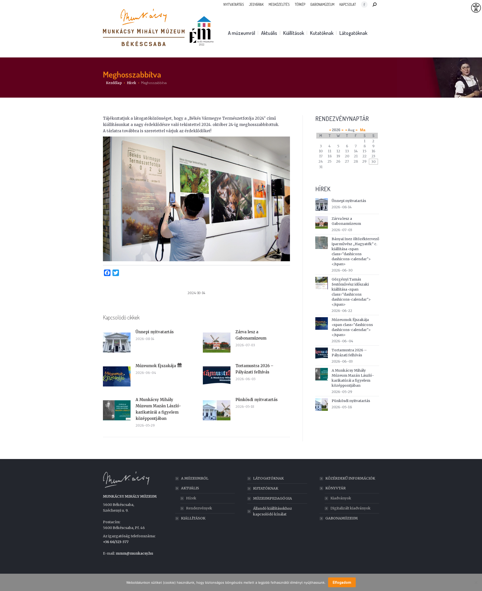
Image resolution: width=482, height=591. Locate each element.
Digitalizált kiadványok (350, 508)
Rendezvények (199, 508)
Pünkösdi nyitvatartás (256, 399)
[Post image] (117, 342)
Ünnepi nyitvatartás (155, 332)
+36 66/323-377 (116, 542)
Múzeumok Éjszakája (156, 365)
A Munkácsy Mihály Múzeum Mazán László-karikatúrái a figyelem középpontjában (158, 409)
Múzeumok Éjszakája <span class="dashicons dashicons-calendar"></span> (352, 327)
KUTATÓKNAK (265, 488)
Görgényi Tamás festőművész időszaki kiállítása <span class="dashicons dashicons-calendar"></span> (351, 292)
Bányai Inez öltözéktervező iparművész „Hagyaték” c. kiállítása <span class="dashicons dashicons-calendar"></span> (355, 251)
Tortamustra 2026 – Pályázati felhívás (254, 368)
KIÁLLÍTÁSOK (193, 518)
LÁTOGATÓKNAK (268, 478)
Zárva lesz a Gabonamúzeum (250, 335)
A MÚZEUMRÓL (194, 478)
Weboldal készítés (118, 561)
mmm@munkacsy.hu (134, 553)
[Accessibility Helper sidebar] (476, 8)
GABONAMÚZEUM (341, 518)
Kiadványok (340, 498)
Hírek (191, 498)
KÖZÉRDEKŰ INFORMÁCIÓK (350, 478)
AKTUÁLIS (190, 488)
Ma (362, 130)
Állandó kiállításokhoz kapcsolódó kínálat (272, 511)
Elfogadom (342, 582)
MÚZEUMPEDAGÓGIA (272, 498)
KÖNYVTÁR (335, 488)
